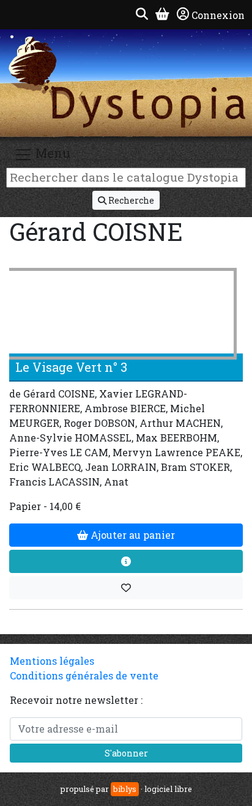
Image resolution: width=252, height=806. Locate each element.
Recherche (130, 200)
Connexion (218, 15)
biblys (124, 789)
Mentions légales (52, 660)
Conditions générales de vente (84, 675)
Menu (51, 153)
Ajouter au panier (131, 534)
